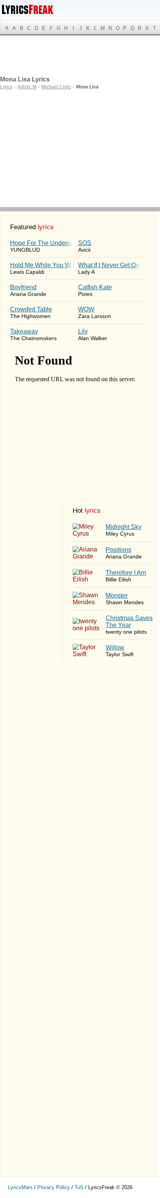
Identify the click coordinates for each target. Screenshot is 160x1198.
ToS (79, 1187)
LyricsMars (20, 1187)
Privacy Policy (53, 1187)
